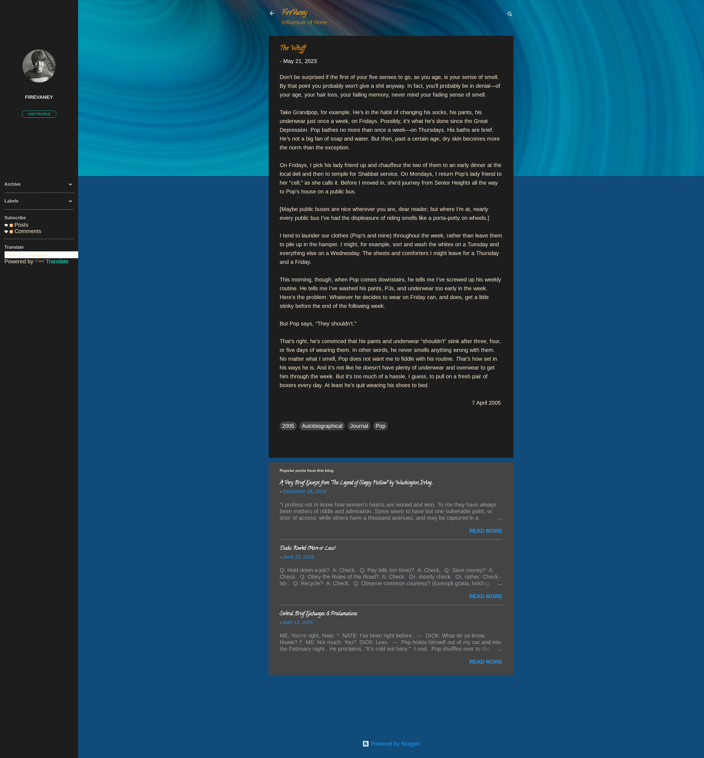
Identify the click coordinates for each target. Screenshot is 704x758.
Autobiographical (322, 426)
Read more (485, 531)
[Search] (510, 15)
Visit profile (39, 114)
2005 (288, 426)
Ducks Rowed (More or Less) (308, 548)
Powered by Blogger (394, 744)
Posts (20, 225)
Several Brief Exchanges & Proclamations (318, 614)
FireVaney (294, 13)
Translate (57, 261)
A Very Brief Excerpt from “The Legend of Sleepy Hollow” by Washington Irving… (356, 483)
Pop (380, 426)
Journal (359, 426)
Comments (27, 231)
